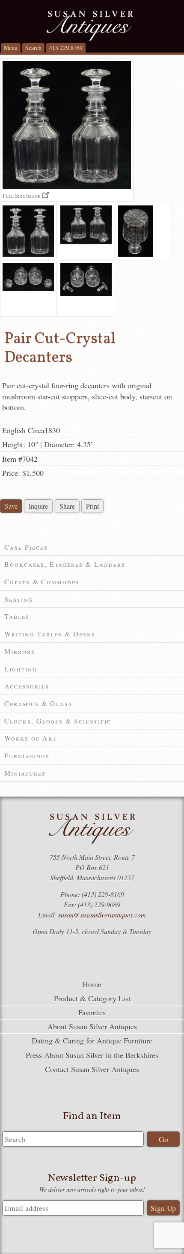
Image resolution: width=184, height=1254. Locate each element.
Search (33, 48)
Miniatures (25, 772)
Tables (17, 616)
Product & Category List (92, 998)
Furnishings (27, 755)
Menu (11, 48)
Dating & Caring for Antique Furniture (92, 1040)
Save (11, 505)
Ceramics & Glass (38, 703)
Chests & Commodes (42, 581)
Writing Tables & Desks (49, 633)
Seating (18, 599)
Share (67, 505)
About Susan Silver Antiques (92, 1026)
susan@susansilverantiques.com (102, 914)
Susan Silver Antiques (90, 26)
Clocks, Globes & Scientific (57, 720)
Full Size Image (21, 195)
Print (92, 505)
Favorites (92, 1012)
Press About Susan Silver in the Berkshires (92, 1055)
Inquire (38, 505)
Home (92, 984)
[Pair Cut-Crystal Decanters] (28, 231)
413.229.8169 (66, 48)
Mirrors (19, 651)
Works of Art (30, 737)
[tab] (92, 547)
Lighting (20, 668)
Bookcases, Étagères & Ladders (64, 564)
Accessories (26, 685)
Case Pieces (26, 546)
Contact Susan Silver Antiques (92, 1069)
